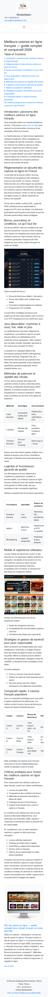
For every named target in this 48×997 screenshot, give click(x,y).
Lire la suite (19, 969)
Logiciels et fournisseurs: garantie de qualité (24, 84)
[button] (7, 927)
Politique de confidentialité (30, 995)
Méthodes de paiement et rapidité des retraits (24, 81)
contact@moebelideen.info (15, 20)
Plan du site (12, 995)
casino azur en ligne (30, 125)
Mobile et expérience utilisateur (19, 87)
